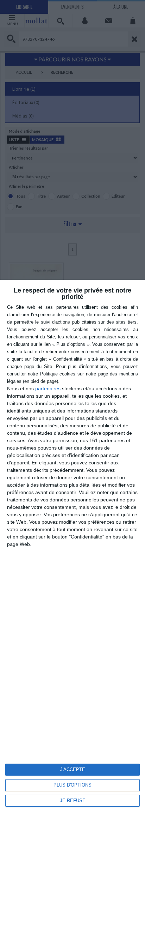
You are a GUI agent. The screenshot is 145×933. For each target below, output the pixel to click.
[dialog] (72, 606)
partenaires (48, 388)
